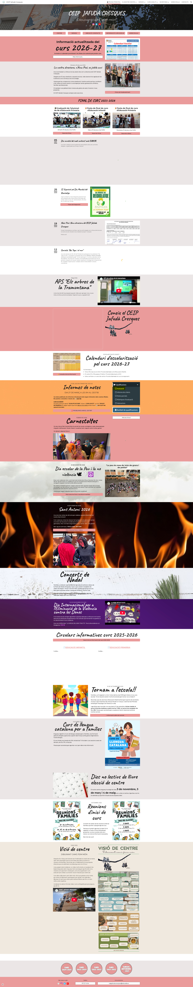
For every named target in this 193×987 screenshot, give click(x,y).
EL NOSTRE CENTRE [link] (128, 2)
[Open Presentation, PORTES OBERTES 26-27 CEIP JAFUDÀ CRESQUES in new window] (100, 311)
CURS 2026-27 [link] (151, 2)
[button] (191, 2)
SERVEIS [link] (141, 2)
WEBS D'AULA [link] (175, 2)
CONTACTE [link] (185, 2)
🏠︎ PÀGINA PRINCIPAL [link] (113, 2)
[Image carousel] (122, 76)
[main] (96, 15)
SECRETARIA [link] (164, 2)
